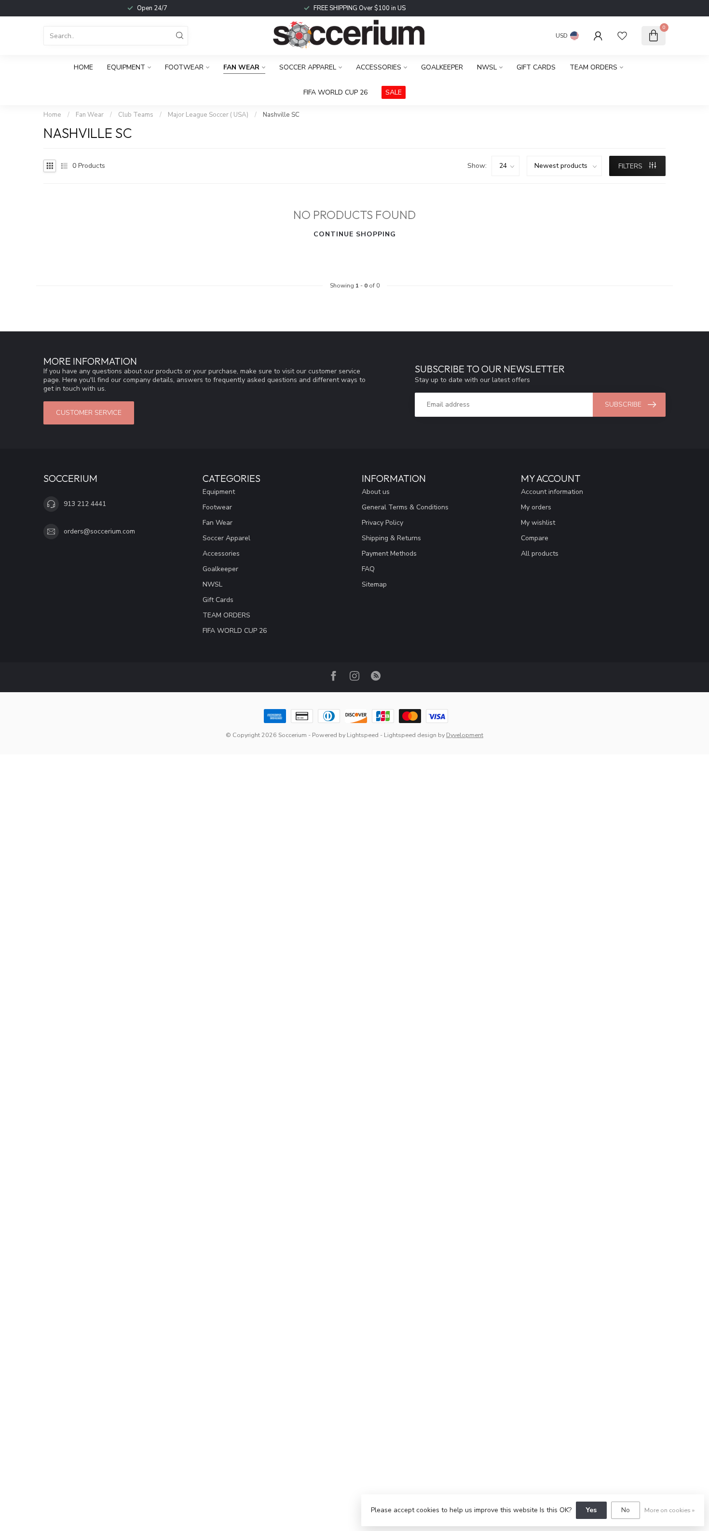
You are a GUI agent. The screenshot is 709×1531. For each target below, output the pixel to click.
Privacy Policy (382, 522)
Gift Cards (536, 67)
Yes (591, 1510)
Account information (552, 491)
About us (376, 491)
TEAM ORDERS (593, 67)
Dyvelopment (464, 735)
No (625, 1510)
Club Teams (135, 114)
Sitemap (374, 584)
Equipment (126, 67)
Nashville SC (281, 114)
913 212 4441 (85, 503)
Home (83, 67)
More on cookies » (669, 1510)
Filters (631, 166)
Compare (534, 538)
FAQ (368, 569)
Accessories (378, 67)
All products (540, 553)
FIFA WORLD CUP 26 (335, 92)
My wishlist (538, 522)
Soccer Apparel (307, 67)
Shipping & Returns (391, 538)
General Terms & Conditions (405, 507)
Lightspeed (363, 735)
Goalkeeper (442, 67)
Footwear (184, 67)
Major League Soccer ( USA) (208, 114)
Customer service (89, 412)
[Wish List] (622, 35)
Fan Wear (241, 67)
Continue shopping (355, 234)
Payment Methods (389, 553)
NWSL (487, 67)
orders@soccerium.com (99, 531)
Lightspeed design (410, 735)
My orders (536, 507)
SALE (393, 92)
